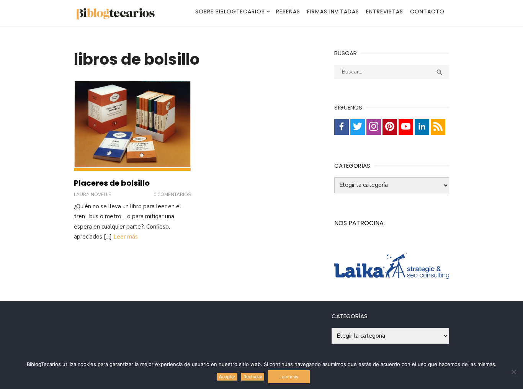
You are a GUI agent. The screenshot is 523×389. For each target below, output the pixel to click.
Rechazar (253, 376)
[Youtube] (406, 127)
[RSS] (438, 127)
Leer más (125, 236)
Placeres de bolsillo (112, 183)
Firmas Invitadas (333, 11)
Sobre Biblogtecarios (230, 11)
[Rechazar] (513, 372)
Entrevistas (384, 11)
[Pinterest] (389, 127)
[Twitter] (357, 127)
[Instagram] (373, 127)
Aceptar (227, 376)
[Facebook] (341, 127)
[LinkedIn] (422, 127)
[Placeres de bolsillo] (132, 126)
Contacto (427, 11)
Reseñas (288, 11)
